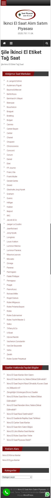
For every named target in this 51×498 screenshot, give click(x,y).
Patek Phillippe (13, 276)
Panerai (10, 268)
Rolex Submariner (14, 315)
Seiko (9, 324)
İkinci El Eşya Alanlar (11, 460)
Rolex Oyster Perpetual (16, 359)
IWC (8, 215)
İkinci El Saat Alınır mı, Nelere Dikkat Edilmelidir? (26, 379)
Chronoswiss (12, 146)
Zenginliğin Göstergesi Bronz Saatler (22, 392)
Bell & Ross (11, 94)
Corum (10, 155)
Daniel (9, 159)
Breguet (10, 111)
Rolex (9, 311)
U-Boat (10, 333)
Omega (10, 263)
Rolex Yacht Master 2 (16, 320)
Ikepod (10, 211)
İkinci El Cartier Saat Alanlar (18, 423)
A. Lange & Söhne (14, 81)
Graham (10, 194)
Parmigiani (11, 272)
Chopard (10, 142)
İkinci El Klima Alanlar (11, 455)
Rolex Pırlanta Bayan (15, 307)
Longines (11, 237)
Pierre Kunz (11, 289)
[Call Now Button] (6, 492)
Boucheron (11, 107)
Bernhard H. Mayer (15, 98)
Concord (10, 150)
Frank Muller (12, 176)
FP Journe (11, 168)
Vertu (9, 350)
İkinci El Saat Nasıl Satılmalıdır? (20, 414)
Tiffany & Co (12, 328)
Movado (10, 259)
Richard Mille (12, 294)
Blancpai (10, 103)
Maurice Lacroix (14, 255)
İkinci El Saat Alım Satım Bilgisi (20, 427)
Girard (9, 185)
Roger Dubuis (12, 298)
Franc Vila (11, 172)
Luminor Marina (13, 246)
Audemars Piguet (14, 85)
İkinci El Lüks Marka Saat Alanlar (20, 431)
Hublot (10, 207)
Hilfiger (10, 202)
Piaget (9, 285)
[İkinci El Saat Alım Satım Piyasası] (4, 43)
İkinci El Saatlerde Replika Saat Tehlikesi (23, 418)
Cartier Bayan (12, 129)
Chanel (10, 137)
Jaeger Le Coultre (14, 224)
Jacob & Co (12, 220)
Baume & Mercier (14, 90)
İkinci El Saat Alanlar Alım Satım (20, 375)
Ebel (8, 163)
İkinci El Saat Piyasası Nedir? (19, 440)
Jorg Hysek (11, 233)
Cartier (9, 133)
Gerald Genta (12, 181)
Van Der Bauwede (14, 346)
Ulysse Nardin (13, 337)
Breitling (10, 116)
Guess (9, 198)
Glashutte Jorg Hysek (16, 189)
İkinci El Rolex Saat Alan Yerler (19, 436)
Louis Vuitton (12, 242)
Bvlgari (10, 120)
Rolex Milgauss (13, 302)
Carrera (10, 124)
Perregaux (11, 281)
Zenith (9, 354)
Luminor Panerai (14, 250)
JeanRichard (12, 229)
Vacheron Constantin (16, 341)
